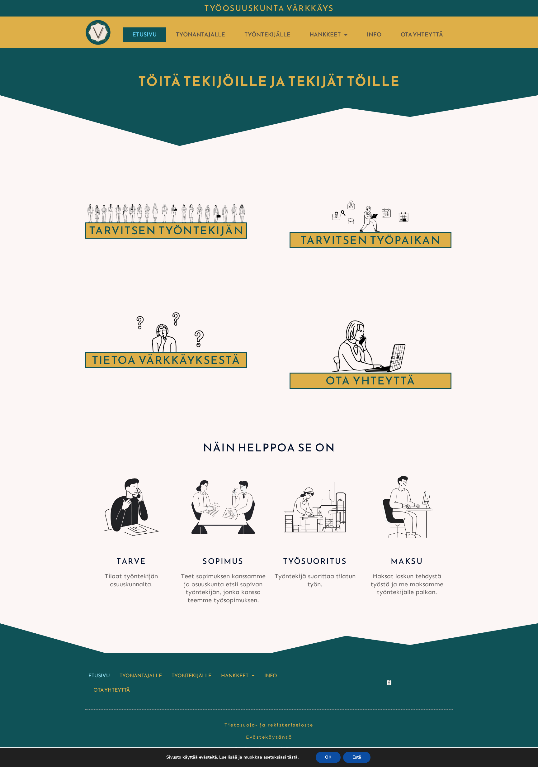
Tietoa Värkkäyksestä (166, 360)
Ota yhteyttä (422, 34)
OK (328, 757)
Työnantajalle (200, 34)
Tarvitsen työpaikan (370, 240)
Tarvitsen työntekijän (166, 230)
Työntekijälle (267, 34)
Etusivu (144, 34)
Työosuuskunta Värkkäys (269, 8)
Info (374, 34)
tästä (292, 757)
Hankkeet (325, 34)
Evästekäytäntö (269, 737)
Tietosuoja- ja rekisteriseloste (269, 725)
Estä (356, 757)
